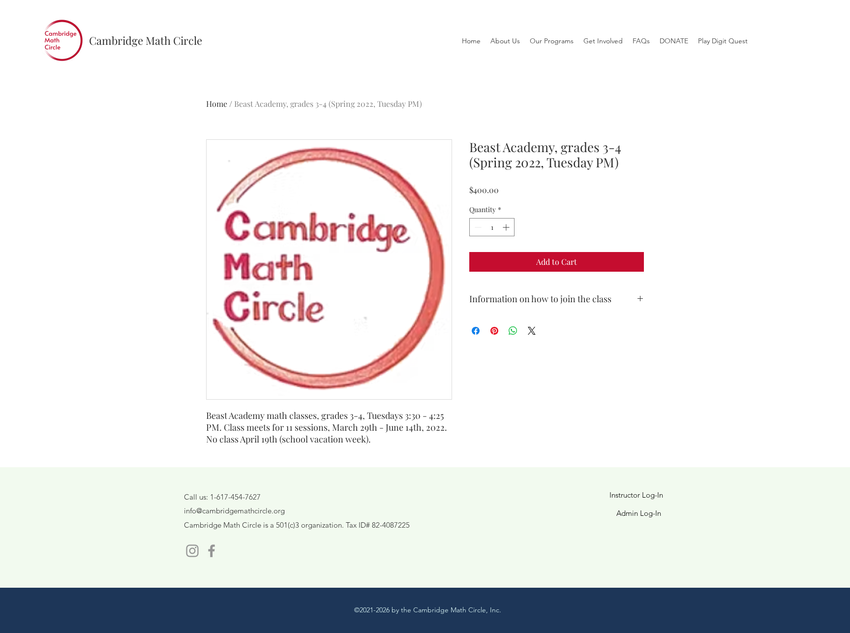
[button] (603, 40)
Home (216, 103)
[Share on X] (532, 331)
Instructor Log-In (636, 495)
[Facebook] (211, 550)
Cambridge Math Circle (145, 40)
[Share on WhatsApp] (513, 331)
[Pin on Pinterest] (494, 331)
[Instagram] (192, 550)
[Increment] (507, 227)
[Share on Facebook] (476, 331)
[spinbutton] (492, 227)
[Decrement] (477, 227)
